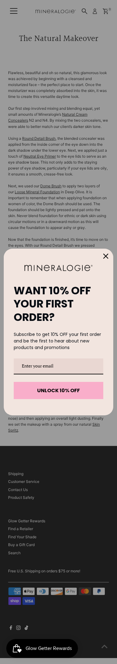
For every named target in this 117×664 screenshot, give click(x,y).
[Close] (105, 256)
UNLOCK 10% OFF (58, 390)
